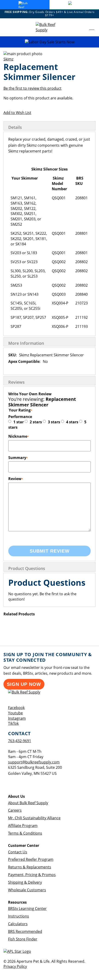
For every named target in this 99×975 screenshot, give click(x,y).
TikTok (13, 723)
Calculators (18, 923)
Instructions (18, 916)
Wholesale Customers (27, 890)
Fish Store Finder (22, 939)
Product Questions (26, 568)
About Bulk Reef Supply (28, 802)
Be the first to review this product (32, 88)
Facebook (16, 707)
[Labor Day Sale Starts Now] (49, 42)
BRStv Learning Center (27, 908)
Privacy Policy (15, 966)
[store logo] (49, 27)
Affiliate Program (23, 825)
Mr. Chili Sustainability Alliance (34, 817)
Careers (15, 810)
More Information (26, 343)
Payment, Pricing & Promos (32, 874)
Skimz (8, 59)
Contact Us (17, 852)
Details (15, 127)
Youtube (15, 712)
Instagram (17, 718)
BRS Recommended (25, 931)
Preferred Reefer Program (30, 859)
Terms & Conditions (25, 833)
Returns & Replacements (29, 867)
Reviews (16, 382)
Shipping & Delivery (25, 882)
